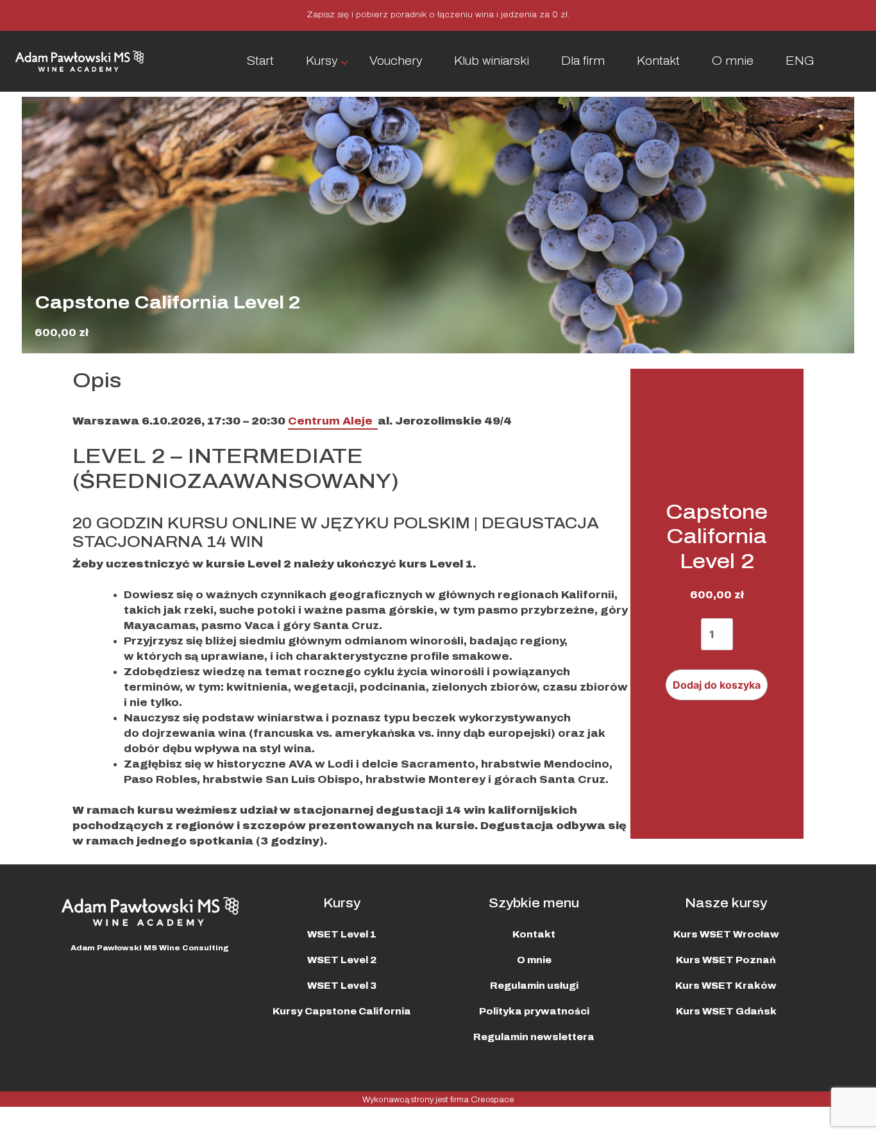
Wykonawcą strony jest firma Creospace (438, 1099)
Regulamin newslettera (533, 1037)
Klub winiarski (491, 61)
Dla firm (583, 61)
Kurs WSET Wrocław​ (726, 934)
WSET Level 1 (341, 934)
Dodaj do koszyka (717, 684)
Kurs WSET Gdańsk (726, 1011)
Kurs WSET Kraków (726, 986)
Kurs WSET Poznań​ (726, 960)
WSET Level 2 (341, 960)
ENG (800, 61)
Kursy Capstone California (342, 1011)
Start (260, 61)
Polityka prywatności (534, 1011)
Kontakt (658, 61)
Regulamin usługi (534, 986)
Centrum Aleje (333, 421)
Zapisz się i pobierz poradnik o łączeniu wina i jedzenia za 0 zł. (438, 14)
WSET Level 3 (341, 986)
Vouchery (395, 61)
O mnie (733, 61)
